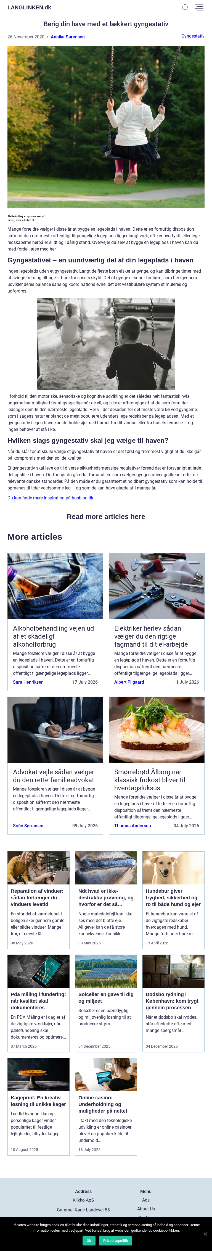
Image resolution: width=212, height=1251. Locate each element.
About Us (146, 1209)
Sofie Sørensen (28, 825)
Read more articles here (106, 516)
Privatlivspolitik (115, 1241)
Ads (146, 1200)
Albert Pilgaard (129, 682)
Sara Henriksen (28, 682)
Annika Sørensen (68, 36)
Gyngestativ (193, 36)
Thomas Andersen (132, 825)
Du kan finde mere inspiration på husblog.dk (50, 498)
